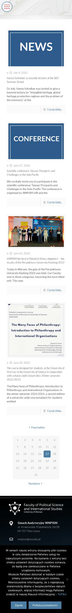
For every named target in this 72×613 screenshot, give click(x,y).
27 (32, 467)
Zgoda (19, 605)
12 (54, 447)
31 (36, 474)
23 (47, 460)
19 (17, 460)
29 (47, 467)
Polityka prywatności (45, 605)
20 (25, 460)
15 (32, 454)
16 (39, 454)
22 (39, 460)
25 (17, 467)
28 (39, 467)
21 (32, 460)
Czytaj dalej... (54, 109)
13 (17, 454)
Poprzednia (37, 427)
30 (54, 467)
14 (25, 454)
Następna (34, 483)
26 (25, 467)
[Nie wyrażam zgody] (67, 579)
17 (47, 454)
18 (54, 454)
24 (54, 460)
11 (47, 447)
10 (39, 447)
